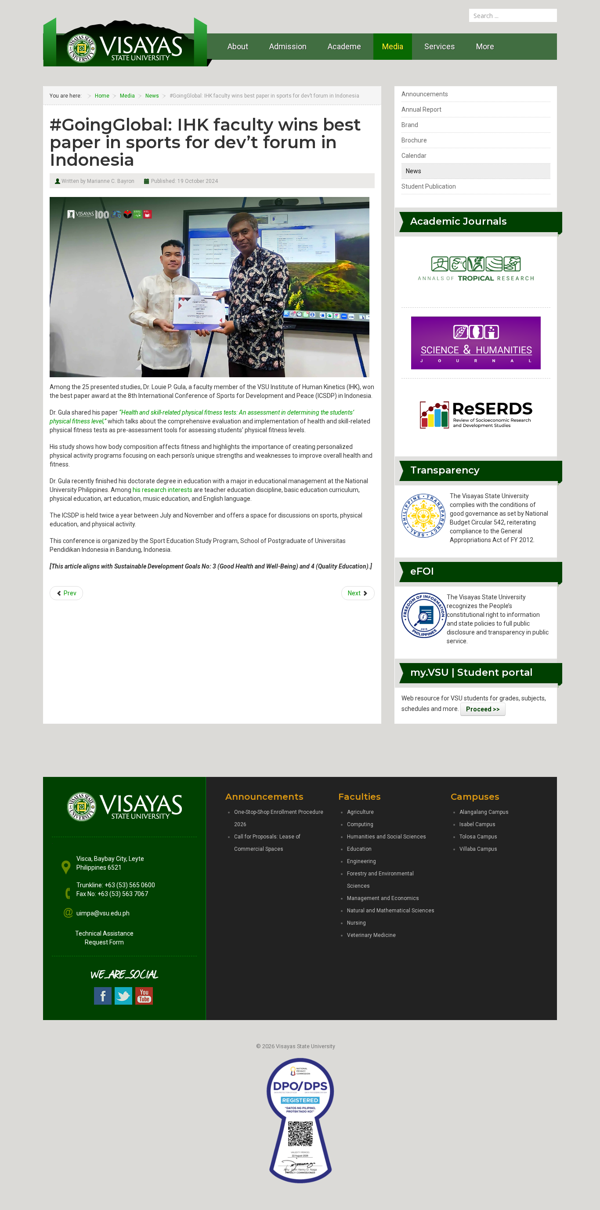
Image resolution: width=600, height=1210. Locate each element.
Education (359, 849)
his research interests (162, 489)
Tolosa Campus (478, 837)
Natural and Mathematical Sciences (390, 911)
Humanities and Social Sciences (386, 837)
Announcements (424, 94)
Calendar (414, 155)
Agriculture (360, 812)
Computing (360, 824)
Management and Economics (383, 898)
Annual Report (421, 109)
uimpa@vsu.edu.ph (103, 913)
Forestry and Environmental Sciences (380, 880)
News (413, 171)
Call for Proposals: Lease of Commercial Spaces (267, 843)
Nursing (356, 923)
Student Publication (428, 186)
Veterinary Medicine (371, 935)
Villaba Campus (478, 849)
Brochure (414, 140)
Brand (409, 124)
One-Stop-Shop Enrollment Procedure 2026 (278, 818)
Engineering (361, 861)
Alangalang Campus (484, 812)
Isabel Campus (477, 824)
